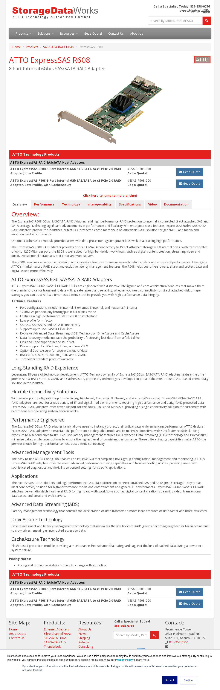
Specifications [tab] (130, 204)
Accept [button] (170, 680)
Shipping (84, 638)
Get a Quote (191, 172)
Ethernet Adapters (56, 629)
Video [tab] (152, 204)
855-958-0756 (124, 626)
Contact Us (116, 33)
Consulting (85, 646)
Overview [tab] (19, 204)
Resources (67, 33)
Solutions (44, 33)
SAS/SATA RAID (55, 642)
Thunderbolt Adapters (52, 648)
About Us (136, 33)
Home (16, 47)
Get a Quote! (93, 33)
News (82, 634)
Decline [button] (188, 680)
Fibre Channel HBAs (57, 634)
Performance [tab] (44, 204)
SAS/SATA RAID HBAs (58, 47)
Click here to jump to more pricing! (110, 195)
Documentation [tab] (176, 204)
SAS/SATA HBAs (55, 638)
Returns (83, 642)
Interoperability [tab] (99, 204)
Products (22, 33)
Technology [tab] (71, 204)
